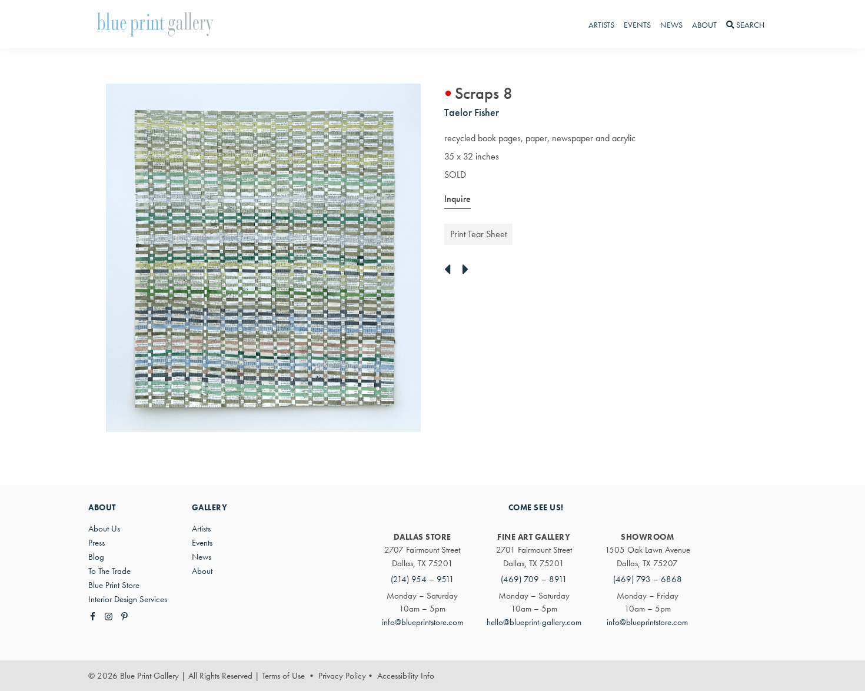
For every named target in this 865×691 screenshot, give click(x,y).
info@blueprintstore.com (422, 622)
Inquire (457, 198)
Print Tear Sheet (478, 234)
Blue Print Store (113, 585)
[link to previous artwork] (450, 270)
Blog (96, 557)
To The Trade (109, 571)
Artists (201, 528)
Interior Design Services (127, 599)
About (202, 571)
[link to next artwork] (469, 270)
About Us (104, 528)
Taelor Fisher (471, 112)
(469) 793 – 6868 (647, 579)
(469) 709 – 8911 (534, 579)
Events (202, 543)
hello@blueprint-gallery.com (534, 622)
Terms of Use (283, 676)
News (201, 557)
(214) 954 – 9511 (422, 579)
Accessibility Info (405, 676)
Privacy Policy (342, 676)
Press (96, 543)
